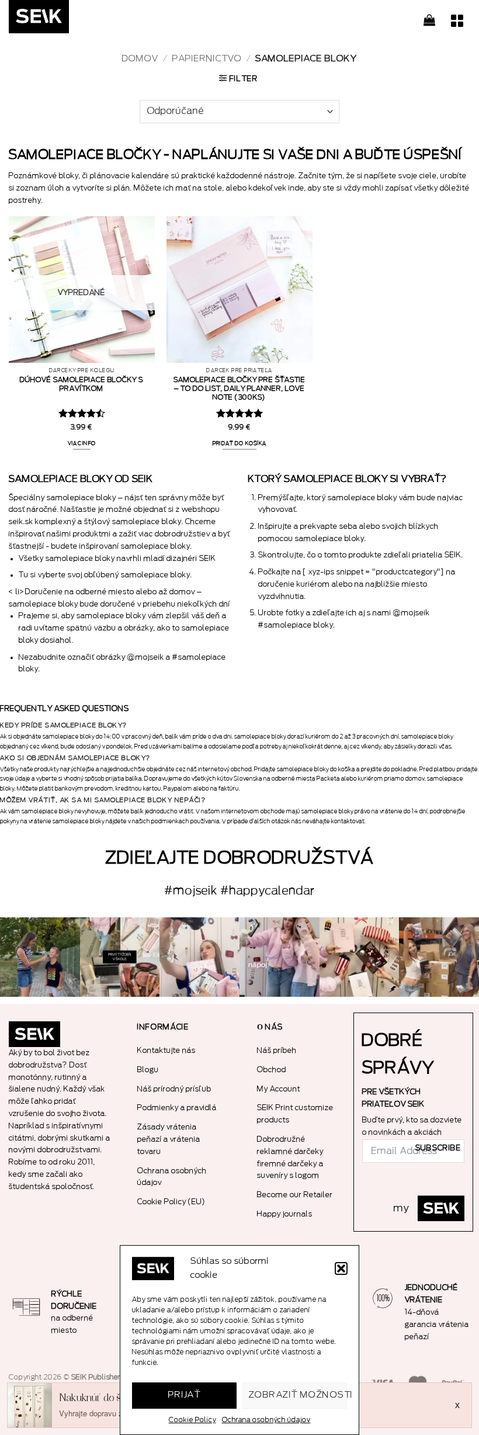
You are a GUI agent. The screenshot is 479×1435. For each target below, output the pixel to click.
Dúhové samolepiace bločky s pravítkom (81, 384)
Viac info (82, 443)
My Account (278, 1089)
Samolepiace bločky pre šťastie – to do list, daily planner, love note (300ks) (239, 388)
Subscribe (438, 1148)
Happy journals (285, 1214)
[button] (341, 1268)
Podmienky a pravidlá (177, 1107)
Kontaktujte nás (166, 1050)
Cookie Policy (192, 1419)
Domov (140, 58)
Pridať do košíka (240, 443)
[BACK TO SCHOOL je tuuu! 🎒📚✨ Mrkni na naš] (199, 957)
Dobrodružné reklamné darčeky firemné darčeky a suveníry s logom (290, 1157)
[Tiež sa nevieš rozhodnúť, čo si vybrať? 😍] (360, 957)
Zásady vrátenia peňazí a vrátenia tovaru (168, 1139)
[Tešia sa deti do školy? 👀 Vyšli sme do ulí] (40, 957)
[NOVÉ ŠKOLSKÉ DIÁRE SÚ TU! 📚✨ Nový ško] (439, 957)
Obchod (271, 1069)
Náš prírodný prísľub (174, 1089)
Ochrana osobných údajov (266, 1419)
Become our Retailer (295, 1194)
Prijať (184, 1395)
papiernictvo (207, 58)
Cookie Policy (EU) (171, 1201)
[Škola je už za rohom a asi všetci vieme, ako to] (120, 957)
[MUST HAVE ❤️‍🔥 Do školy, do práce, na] (279, 957)
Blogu (148, 1069)
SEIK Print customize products (295, 1114)
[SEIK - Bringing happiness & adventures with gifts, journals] (67, 19)
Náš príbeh (277, 1050)
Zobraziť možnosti (298, 1395)
